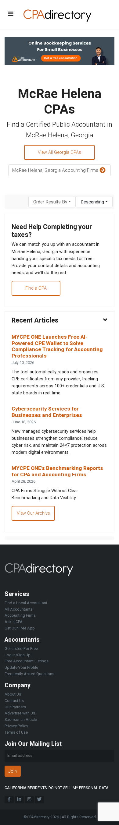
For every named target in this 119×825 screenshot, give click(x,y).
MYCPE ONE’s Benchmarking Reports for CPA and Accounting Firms (57, 471)
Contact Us (14, 700)
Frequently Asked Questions (29, 674)
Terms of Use (16, 732)
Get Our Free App (20, 628)
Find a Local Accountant (26, 603)
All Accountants (19, 609)
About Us (13, 694)
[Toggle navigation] (11, 14)
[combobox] (52, 201)
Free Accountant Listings (27, 661)
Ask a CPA (14, 621)
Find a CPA (36, 288)
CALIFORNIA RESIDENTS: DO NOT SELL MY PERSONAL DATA (57, 787)
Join (12, 771)
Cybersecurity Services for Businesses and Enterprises (47, 412)
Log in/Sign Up (18, 655)
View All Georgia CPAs (59, 152)
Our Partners (15, 707)
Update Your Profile (21, 667)
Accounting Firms (20, 615)
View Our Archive (33, 513)
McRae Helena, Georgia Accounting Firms (55, 170)
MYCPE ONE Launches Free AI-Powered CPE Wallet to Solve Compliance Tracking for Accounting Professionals (57, 346)
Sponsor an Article (21, 719)
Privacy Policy (16, 726)
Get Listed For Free (21, 648)
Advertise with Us (20, 713)
